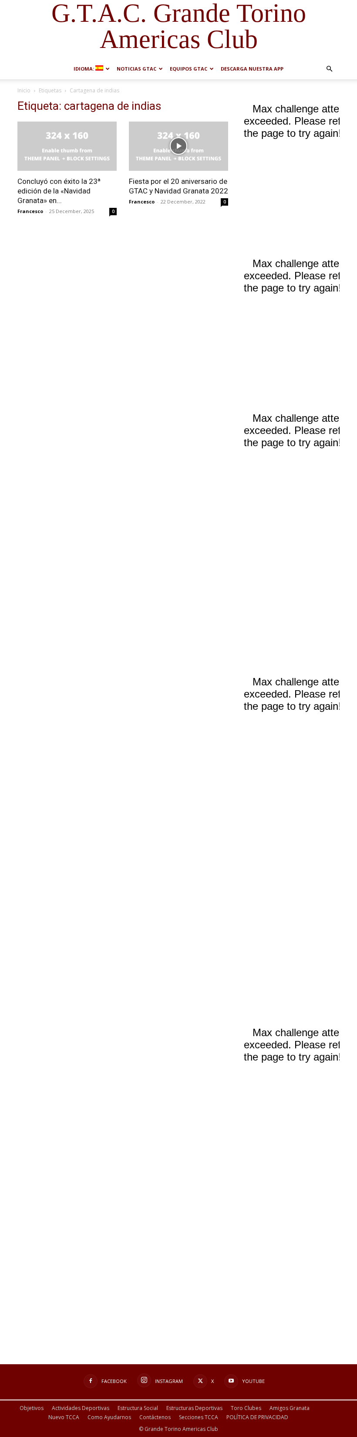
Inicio (23, 90)
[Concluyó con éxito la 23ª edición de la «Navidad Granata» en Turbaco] (67, 146)
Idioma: (84, 68)
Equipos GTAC (188, 68)
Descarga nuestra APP (252, 68)
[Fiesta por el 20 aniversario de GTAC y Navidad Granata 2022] (178, 146)
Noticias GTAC (136, 68)
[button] (329, 69)
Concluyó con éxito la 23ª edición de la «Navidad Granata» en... (59, 191)
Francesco (30, 211)
